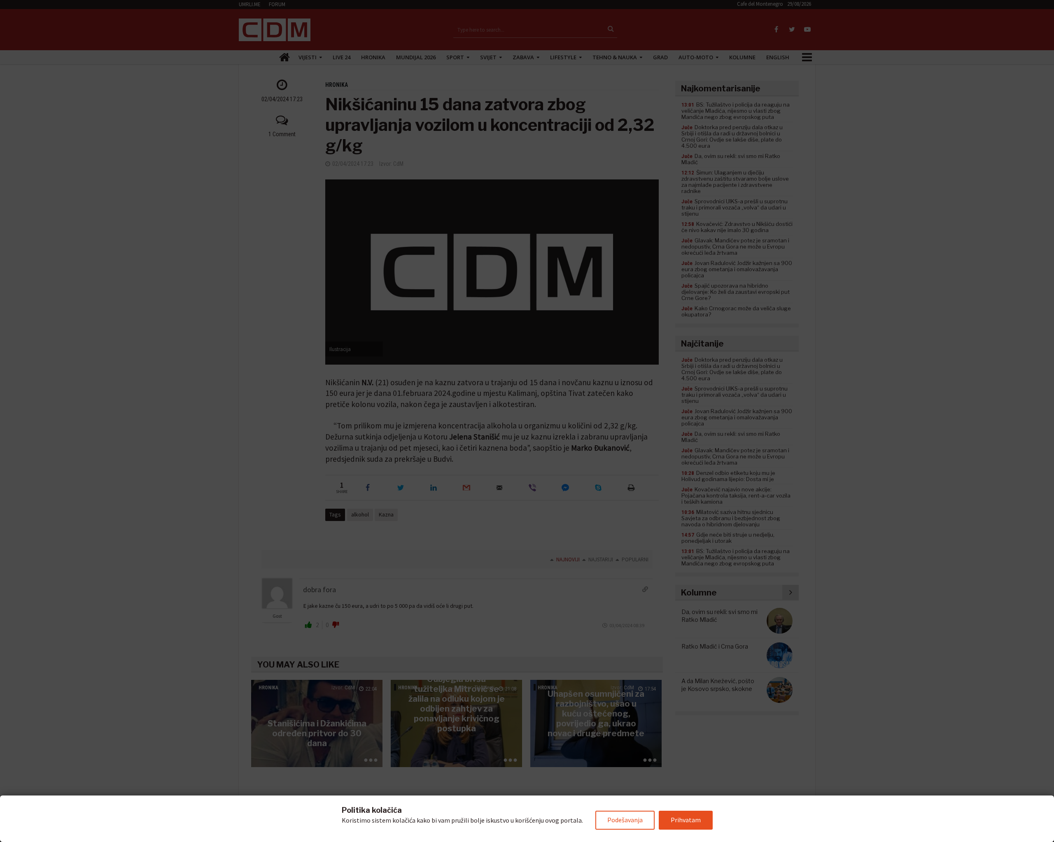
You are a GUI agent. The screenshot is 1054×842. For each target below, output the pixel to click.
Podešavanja (625, 820)
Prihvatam (686, 820)
